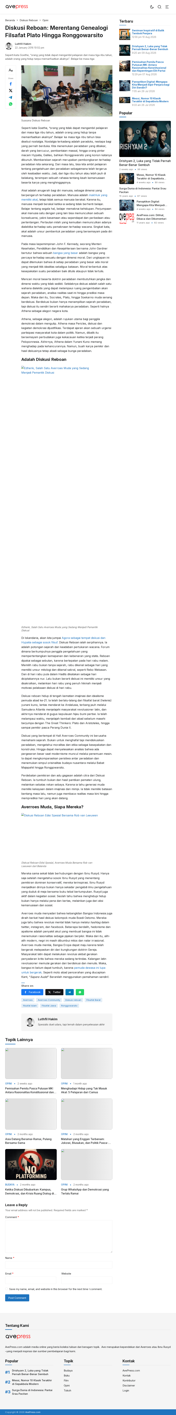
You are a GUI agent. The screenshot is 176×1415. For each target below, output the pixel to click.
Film (66, 1380)
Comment (12, 1217)
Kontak (127, 1375)
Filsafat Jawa (49, 1005)
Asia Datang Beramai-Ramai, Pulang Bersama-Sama (28, 1141)
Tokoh (67, 1390)
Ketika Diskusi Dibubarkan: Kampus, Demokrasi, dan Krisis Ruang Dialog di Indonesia (29, 1191)
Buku (67, 1375)
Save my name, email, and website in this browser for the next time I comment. (55, 1289)
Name (9, 1258)
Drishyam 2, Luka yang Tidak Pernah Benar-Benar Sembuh (150, 48)
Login (126, 1390)
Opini (8, 1083)
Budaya (9, 1184)
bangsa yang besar (65, 253)
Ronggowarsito (69, 1005)
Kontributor (129, 1380)
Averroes (28, 1000)
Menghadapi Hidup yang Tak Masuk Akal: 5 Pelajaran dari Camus (84, 1090)
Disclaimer (129, 1385)
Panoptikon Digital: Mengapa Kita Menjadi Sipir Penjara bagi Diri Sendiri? (150, 84)
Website (66, 1273)
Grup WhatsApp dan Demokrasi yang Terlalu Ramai (85, 1191)
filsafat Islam (30, 1005)
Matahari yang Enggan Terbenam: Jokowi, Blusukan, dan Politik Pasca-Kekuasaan (84, 1141)
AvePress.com (131, 1370)
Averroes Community (49, 1000)
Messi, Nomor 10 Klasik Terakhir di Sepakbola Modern (150, 100)
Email (9, 1273)
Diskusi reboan (73, 1000)
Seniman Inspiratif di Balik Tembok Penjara (148, 32)
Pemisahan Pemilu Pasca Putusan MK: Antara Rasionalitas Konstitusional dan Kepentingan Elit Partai (29, 1090)
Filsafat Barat (93, 1000)
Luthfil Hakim (23, 44)
